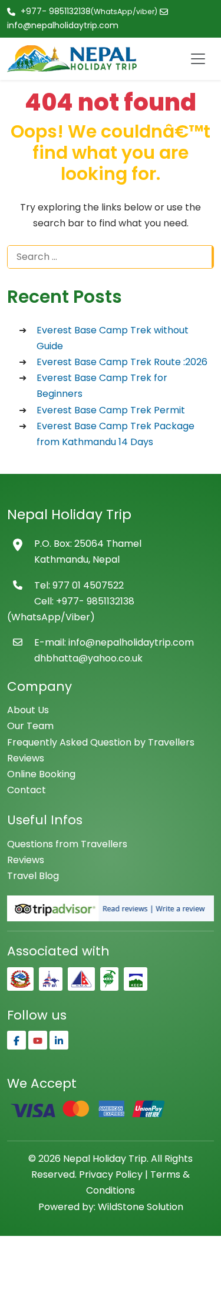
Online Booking (41, 774)
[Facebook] (16, 1040)
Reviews (25, 758)
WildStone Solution (140, 1207)
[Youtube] (37, 1040)
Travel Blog (33, 876)
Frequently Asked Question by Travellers (100, 742)
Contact (26, 790)
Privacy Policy (111, 1174)
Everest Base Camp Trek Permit (111, 410)
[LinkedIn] (59, 1040)
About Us (28, 710)
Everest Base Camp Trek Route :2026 (122, 362)
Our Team (30, 726)
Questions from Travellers (67, 844)
